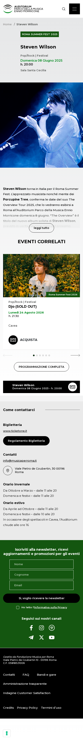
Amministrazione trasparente (25, 684)
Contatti (9, 674)
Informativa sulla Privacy (50, 607)
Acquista (28, 340)
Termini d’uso (51, 707)
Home (7, 24)
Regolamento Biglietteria (26, 441)
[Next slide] (75, 355)
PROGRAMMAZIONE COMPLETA (41, 367)
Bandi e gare (46, 674)
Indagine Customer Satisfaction (26, 693)
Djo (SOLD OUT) (22, 306)
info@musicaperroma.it (20, 460)
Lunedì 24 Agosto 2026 (26, 312)
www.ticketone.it (15, 431)
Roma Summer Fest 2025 (39, 34)
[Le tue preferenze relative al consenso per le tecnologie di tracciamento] (6, 733)
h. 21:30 (13, 316)
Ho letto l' (44, 607)
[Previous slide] (7, 355)
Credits (8, 707)
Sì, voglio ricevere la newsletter (41, 598)
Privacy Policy (27, 707)
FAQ (26, 674)
